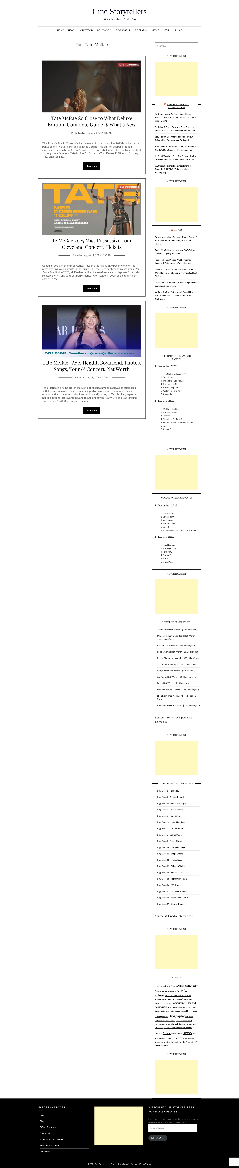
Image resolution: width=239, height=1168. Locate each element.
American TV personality (164, 1011)
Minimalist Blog (128, 1164)
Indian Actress (179, 1028)
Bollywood (104, 30)
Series (167, 30)
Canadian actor (181, 1021)
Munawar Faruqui (179, 891)
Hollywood (86, 30)
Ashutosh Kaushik (178, 797)
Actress (174, 986)
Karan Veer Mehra (179, 897)
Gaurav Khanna (178, 904)
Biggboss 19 (163, 1017)
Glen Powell (159, 1028)
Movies (177, 229)
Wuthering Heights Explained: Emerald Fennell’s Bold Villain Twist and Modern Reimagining (173, 169)
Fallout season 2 (192, 1024)
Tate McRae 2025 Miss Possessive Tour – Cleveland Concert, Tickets (91, 243)
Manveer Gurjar (178, 847)
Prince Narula (176, 841)
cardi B (189, 1021)
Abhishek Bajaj (160, 986)
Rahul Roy (174, 791)
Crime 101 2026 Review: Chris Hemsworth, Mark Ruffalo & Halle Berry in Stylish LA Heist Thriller (176, 272)
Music (178, 30)
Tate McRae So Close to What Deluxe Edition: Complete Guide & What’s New (92, 121)
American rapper (184, 999)
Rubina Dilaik (177, 872)
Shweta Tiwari (176, 809)
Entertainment (179, 1024)
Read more (92, 166)
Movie (155, 30)
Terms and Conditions (49, 1145)
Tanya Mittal (165, 1042)
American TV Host (189, 1007)
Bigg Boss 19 (123, 30)
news (187, 1032)
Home (60, 30)
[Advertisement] (176, 79)
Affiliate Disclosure (48, 1127)
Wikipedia (182, 717)
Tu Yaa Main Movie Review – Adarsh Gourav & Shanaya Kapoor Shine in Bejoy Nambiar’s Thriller (176, 240)
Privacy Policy (46, 1133)
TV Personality (188, 1042)
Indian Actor (169, 1027)
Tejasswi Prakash (179, 878)
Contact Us (45, 1151)
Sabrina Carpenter (167, 1038)
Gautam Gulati (176, 835)
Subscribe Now (157, 1138)
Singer (185, 1038)
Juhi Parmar (175, 816)
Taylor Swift (176, 1042)
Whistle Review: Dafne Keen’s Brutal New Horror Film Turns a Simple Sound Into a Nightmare (174, 295)
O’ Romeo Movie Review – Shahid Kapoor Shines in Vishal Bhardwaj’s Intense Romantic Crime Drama (175, 117)
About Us (44, 1121)
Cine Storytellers (119, 11)
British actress (169, 1021)
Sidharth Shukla (178, 866)
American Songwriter (175, 1007)
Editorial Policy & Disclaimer (51, 1139)
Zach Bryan (165, 1045)
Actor (168, 986)
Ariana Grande (180, 1011)
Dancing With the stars (163, 1024)
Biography (141, 30)
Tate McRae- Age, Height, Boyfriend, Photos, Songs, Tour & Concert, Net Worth (91, 365)
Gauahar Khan (176, 828)
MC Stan (175, 885)
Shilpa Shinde (177, 853)
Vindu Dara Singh (178, 803)
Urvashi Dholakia (177, 822)
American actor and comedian (165, 991)
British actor (159, 1021)
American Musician (169, 999)
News (71, 30)
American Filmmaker (173, 996)
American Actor (187, 985)
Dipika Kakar (177, 860)
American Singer (164, 1002)
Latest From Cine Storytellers (178, 106)
